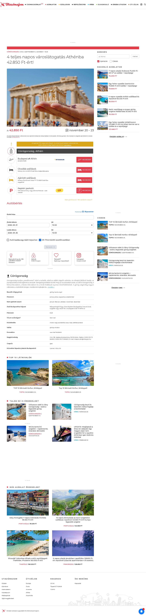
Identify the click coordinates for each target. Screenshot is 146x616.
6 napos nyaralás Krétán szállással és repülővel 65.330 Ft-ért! (124, 98)
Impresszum (6, 592)
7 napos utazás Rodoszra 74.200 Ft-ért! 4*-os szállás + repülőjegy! (123, 72)
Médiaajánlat (6, 595)
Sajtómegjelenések (8, 598)
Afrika (28, 592)
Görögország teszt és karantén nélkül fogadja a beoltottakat (83, 407)
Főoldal (4, 583)
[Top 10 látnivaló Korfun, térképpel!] (73, 385)
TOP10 (22, 392)
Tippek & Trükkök (56, 586)
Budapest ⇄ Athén (27, 158)
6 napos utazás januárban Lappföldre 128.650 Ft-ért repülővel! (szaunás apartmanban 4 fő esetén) (73, 559)
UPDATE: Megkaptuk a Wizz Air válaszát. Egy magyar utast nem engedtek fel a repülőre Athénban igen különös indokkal (83, 432)
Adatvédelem (6, 589)
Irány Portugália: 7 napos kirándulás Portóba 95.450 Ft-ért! (27, 519)
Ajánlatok (51, 4)
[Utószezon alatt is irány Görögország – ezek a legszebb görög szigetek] (16, 419)
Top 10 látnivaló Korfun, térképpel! (73, 388)
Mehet (135, 56)
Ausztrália (29, 595)
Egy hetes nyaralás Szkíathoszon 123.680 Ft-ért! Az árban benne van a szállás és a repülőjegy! (124, 124)
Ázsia (28, 586)
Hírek (91, 4)
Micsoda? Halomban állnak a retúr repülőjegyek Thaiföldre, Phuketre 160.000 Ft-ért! (27, 559)
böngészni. (67, 145)
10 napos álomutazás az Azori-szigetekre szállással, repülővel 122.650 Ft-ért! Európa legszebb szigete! (73, 520)
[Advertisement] (73, 27)
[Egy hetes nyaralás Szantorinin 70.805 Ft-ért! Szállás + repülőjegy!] (102, 91)
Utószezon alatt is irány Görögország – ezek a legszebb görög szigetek (38, 408)
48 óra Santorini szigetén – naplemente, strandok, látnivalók (38, 429)
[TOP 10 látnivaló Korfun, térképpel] (28, 385)
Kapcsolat (78, 583)
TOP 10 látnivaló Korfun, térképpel (27, 388)
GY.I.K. (52, 583)
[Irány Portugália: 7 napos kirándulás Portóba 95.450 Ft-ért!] (28, 515)
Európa (28, 583)
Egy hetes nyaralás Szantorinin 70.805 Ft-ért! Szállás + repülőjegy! (123, 85)
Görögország (35, 414)
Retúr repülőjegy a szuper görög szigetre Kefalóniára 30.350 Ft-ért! (123, 110)
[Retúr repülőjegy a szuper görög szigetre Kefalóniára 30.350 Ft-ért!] (102, 116)
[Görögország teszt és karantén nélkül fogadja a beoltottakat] (61, 419)
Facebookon (15, 137)
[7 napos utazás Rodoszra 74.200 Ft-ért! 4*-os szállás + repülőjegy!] (102, 78)
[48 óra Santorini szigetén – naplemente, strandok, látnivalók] (16, 441)
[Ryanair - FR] (59, 162)
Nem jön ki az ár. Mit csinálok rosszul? (78, 200)
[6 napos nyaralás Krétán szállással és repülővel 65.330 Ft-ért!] (102, 104)
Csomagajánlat (35, 4)
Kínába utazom (119, 4)
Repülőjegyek (80, 4)
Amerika (29, 589)
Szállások (65, 4)
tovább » (51, 287)
